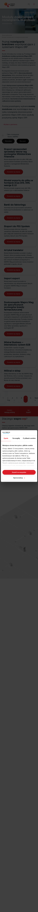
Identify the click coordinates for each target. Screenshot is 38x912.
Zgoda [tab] (6, 438)
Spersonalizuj (18, 478)
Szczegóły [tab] (16, 438)
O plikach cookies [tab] (29, 438)
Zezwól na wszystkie (19, 472)
